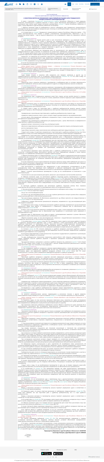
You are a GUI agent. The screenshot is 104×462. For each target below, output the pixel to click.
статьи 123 (52, 263)
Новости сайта (45, 449)
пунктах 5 (79, 269)
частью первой (37, 221)
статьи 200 (29, 105)
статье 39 (42, 353)
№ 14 (19, 429)
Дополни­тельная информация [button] (76, 9)
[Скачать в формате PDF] (38, 4)
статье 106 (32, 207)
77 (26, 190)
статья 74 (20, 290)
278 (54, 418)
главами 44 (30, 97)
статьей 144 (39, 368)
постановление (38, 424)
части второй (21, 199)
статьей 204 (78, 130)
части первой (45, 404)
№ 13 (62, 429)
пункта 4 (71, 62)
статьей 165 (79, 391)
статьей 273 (21, 60)
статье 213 (32, 229)
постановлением (66, 66)
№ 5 (32, 429)
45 (35, 97)
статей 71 (52, 295)
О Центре (30, 449)
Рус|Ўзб (81, 4)
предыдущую (26, 38)
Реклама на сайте (62, 449)
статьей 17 (62, 24)
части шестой (66, 251)
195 (71, 76)
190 (84, 51)
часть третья (64, 381)
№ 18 (46, 429)
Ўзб (73, 4)
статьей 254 (37, 399)
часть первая (49, 381)
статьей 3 (36, 32)
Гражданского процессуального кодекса (47, 21)
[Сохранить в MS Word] (34, 4)
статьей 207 (54, 155)
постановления (46, 79)
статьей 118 (52, 355)
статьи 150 (52, 380)
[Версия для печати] (42, 4)
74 (56, 295)
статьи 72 (36, 275)
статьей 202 (35, 140)
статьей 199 (79, 70)
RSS (76, 449)
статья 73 (70, 289)
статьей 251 (21, 389)
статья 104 (58, 178)
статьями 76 (21, 190)
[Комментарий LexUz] (24, 4)
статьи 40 (24, 179)
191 (18, 53)
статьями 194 (65, 76)
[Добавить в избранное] (16, 4)
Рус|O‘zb (87, 4)
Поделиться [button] (94, 9)
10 (19, 270)
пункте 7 (75, 242)
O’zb (76, 4)
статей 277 (48, 418)
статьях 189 (79, 51)
